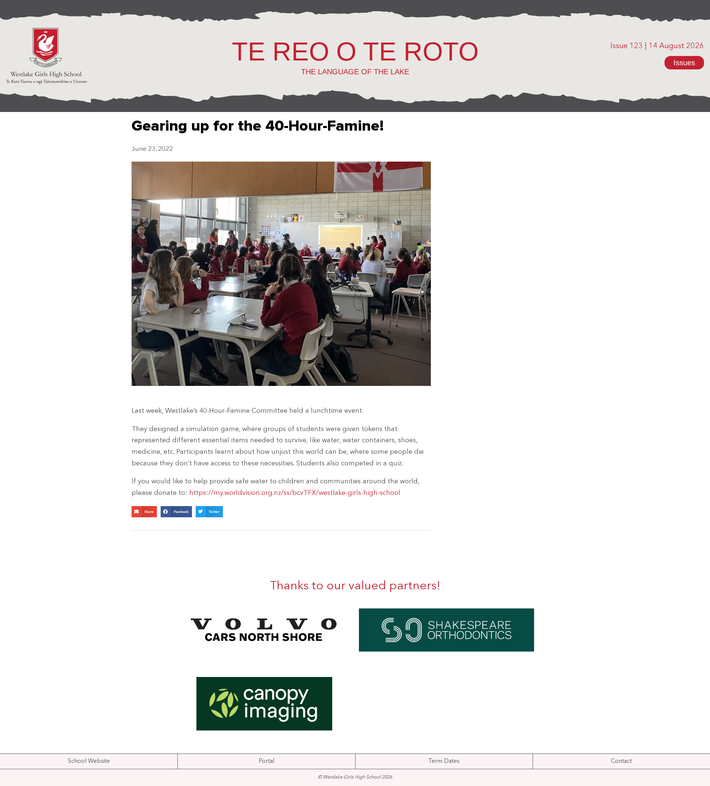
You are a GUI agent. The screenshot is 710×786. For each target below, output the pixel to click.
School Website (89, 761)
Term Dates (444, 761)
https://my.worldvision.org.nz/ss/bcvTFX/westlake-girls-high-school (294, 493)
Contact (621, 761)
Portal (266, 761)
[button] (144, 511)
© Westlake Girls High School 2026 (355, 777)
